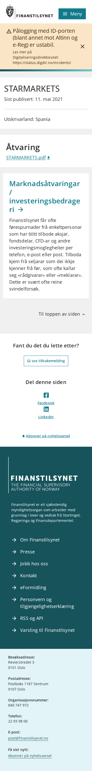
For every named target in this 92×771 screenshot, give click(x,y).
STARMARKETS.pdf (26, 157)
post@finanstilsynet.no (28, 738)
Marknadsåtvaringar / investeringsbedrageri (44, 196)
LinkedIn (46, 416)
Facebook (46, 402)
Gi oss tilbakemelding (46, 360)
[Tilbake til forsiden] (26, 11)
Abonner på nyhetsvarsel (48, 435)
